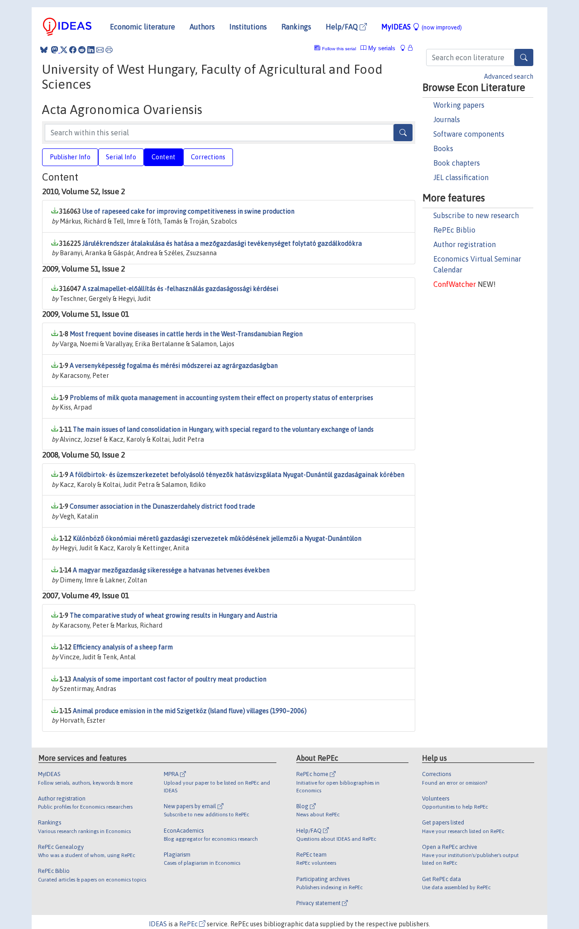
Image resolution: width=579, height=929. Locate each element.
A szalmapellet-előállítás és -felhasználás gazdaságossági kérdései (180, 288)
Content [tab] (164, 157)
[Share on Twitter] (63, 50)
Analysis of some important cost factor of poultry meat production (169, 679)
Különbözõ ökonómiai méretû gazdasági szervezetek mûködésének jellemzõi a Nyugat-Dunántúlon (217, 538)
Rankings (296, 27)
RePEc (189, 924)
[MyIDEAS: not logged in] (405, 48)
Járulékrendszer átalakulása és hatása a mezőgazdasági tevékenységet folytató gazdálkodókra (222, 243)
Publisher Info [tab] (70, 157)
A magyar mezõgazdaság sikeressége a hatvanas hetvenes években (171, 570)
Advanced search (508, 76)
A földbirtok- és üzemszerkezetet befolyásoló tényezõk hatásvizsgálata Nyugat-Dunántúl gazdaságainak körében (237, 474)
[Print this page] (109, 50)
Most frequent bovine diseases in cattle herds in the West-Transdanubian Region (186, 334)
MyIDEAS (421, 27)
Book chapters (456, 163)
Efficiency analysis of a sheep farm (123, 647)
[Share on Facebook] (72, 50)
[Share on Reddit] (81, 50)
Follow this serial (339, 48)
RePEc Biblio (454, 230)
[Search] (523, 57)
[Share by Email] (100, 50)
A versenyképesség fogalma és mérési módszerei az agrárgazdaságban (174, 365)
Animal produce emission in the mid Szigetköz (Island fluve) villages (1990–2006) (190, 711)
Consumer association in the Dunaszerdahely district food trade (162, 506)
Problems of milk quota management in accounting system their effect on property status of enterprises (221, 397)
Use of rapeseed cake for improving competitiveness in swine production (188, 211)
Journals (446, 119)
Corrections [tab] (208, 157)
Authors (202, 27)
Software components (468, 134)
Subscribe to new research (476, 215)
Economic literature (142, 27)
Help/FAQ (343, 27)
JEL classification (461, 177)
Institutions (248, 27)
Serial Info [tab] (121, 157)
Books (443, 148)
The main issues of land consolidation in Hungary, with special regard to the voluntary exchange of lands (223, 429)
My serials (380, 48)
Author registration (464, 244)
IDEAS (158, 924)
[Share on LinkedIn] (91, 50)
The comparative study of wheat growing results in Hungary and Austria (173, 615)
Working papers (458, 105)
